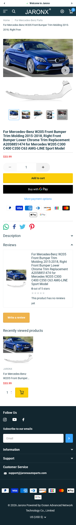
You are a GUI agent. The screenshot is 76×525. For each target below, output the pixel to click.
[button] (4, 3)
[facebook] (23, 419)
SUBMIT (69, 438)
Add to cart (38, 178)
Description (12, 236)
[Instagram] (5, 419)
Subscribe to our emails (17, 428)
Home (6, 20)
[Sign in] (62, 11)
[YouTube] (14, 419)
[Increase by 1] (43, 167)
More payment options (38, 198)
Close (14, 11)
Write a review (16, 317)
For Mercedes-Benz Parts (29, 20)
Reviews (9, 245)
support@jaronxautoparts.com (28, 473)
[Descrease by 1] (10, 167)
